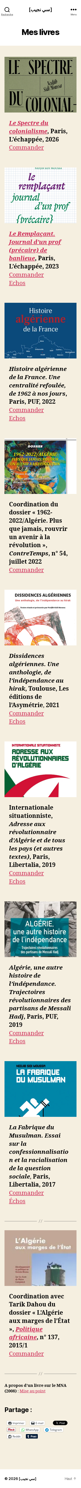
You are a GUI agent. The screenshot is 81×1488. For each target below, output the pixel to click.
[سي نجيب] (40, 9)
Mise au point (32, 1391)
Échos (17, 1201)
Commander (26, 147)
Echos (17, 283)
